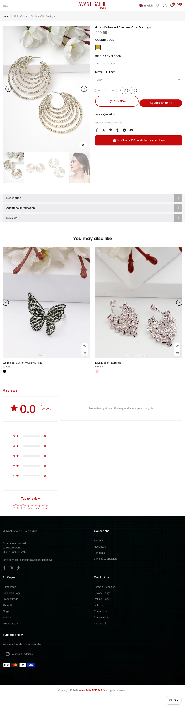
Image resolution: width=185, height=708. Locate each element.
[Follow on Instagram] (11, 568)
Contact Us (100, 611)
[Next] (84, 89)
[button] (146, 5)
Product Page (10, 599)
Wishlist (7, 617)
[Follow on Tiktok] (18, 568)
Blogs (6, 611)
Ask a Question (105, 114)
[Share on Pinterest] (110, 130)
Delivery (98, 605)
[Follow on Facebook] (4, 568)
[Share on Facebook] (96, 130)
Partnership (100, 623)
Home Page (9, 586)
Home (6, 16)
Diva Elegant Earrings (108, 362)
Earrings (99, 540)
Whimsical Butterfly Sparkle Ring (22, 362)
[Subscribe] (84, 654)
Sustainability (101, 617)
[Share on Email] (131, 130)
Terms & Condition (104, 586)
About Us (8, 605)
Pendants (99, 552)
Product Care (10, 623)
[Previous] (8, 89)
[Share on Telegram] (124, 130)
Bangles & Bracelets (105, 558)
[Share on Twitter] (103, 130)
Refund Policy (101, 599)
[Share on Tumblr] (117, 130)
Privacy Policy (102, 593)
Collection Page (12, 593)
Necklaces (100, 546)
